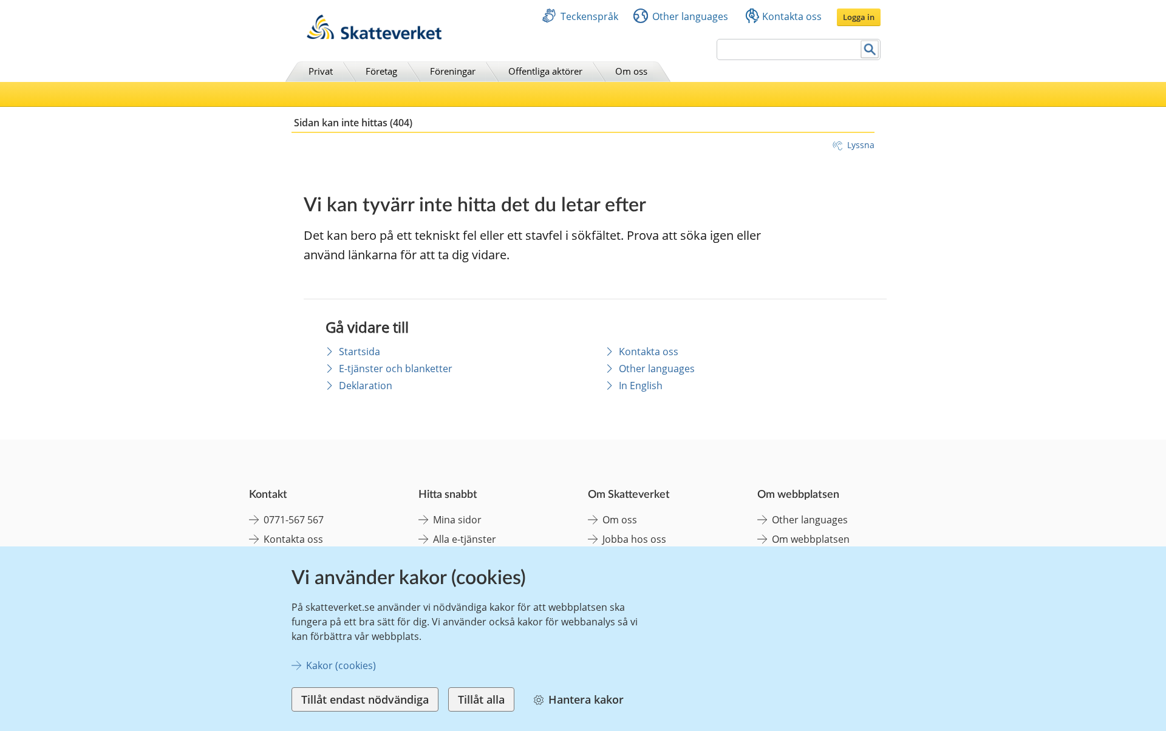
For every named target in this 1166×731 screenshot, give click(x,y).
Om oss (631, 71)
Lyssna (860, 145)
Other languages (690, 16)
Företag (381, 71)
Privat (321, 71)
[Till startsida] (374, 36)
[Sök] (870, 49)
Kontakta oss (792, 16)
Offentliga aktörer (545, 71)
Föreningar (453, 71)
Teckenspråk (589, 16)
